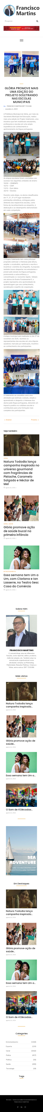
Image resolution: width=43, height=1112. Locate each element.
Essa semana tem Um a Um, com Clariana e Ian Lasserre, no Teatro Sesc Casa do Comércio (21, 580)
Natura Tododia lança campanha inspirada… (19, 705)
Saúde (11, 524)
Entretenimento (10, 571)
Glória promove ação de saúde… (20, 742)
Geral (6, 458)
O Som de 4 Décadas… (19, 809)
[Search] (37, 21)
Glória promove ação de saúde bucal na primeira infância (19, 531)
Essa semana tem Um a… (21, 775)
